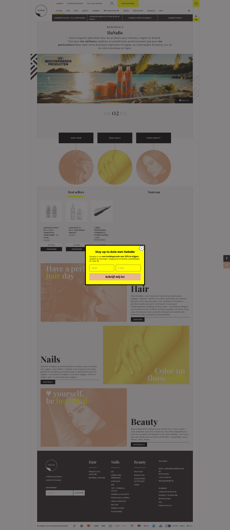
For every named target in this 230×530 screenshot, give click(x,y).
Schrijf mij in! (115, 277)
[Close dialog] (141, 248)
